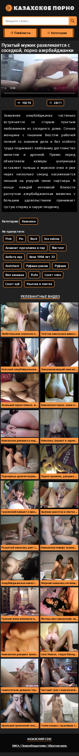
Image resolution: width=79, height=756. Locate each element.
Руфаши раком (37, 266)
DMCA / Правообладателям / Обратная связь (39, 745)
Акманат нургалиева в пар (25, 248)
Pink (8, 239)
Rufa (34, 275)
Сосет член (53, 275)
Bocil (33, 239)
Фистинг (58, 248)
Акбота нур (13, 257)
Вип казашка (14, 275)
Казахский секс (39, 739)
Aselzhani (12, 266)
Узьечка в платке (39, 284)
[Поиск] (73, 21)
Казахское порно (43, 8)
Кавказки (29, 221)
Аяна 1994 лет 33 (42, 257)
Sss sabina (51, 239)
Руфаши (60, 266)
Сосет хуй (12, 284)
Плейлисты (22, 33)
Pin (21, 239)
